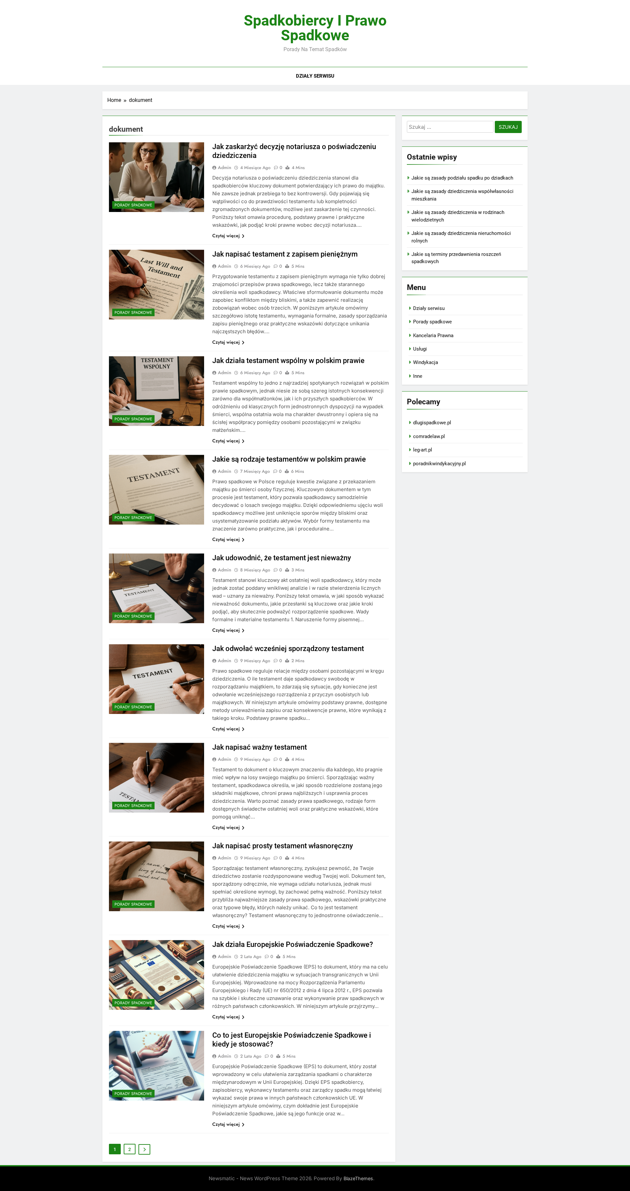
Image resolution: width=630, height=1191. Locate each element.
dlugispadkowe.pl (432, 423)
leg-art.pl (422, 450)
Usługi (420, 349)
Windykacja (425, 362)
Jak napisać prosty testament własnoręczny (282, 846)
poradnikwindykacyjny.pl (439, 464)
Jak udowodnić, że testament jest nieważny (281, 558)
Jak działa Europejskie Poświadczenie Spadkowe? (292, 944)
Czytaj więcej (226, 235)
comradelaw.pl (429, 436)
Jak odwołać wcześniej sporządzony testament (288, 648)
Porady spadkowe (133, 205)
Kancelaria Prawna (433, 335)
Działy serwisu (315, 76)
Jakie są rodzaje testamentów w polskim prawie (289, 459)
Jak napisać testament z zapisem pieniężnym (285, 254)
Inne (417, 376)
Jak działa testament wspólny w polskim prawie (288, 360)
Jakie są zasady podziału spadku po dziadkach (462, 178)
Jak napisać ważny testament (259, 747)
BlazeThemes (358, 1178)
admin (224, 167)
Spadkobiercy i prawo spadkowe (315, 28)
